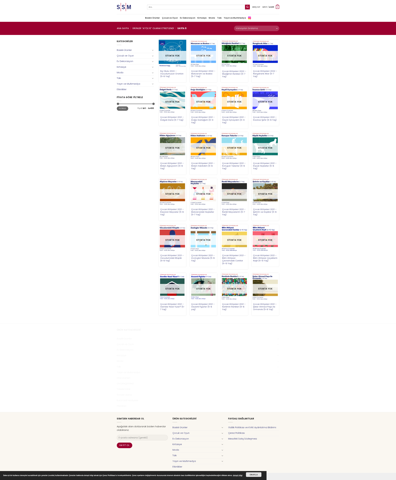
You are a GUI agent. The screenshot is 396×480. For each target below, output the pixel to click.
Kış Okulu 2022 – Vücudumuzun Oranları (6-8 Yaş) (171, 74)
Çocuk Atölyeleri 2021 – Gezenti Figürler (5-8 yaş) (203, 307)
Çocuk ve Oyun (170, 17)
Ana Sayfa (123, 28)
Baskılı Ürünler (152, 17)
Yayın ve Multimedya (235, 17)
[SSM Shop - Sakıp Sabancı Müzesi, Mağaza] (129, 7)
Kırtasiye (202, 17)
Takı (219, 17)
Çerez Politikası (236, 433)
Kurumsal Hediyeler (127, 400)
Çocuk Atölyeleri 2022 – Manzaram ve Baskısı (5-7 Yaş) (203, 74)
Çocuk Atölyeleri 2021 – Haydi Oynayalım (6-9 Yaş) (234, 120)
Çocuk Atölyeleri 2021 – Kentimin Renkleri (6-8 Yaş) (234, 307)
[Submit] (247, 7)
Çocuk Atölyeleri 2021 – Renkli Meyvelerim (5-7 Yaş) (234, 212)
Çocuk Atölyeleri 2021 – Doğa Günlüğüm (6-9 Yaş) (203, 120)
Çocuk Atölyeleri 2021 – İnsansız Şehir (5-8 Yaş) (265, 118)
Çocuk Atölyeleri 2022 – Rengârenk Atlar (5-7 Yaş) (265, 74)
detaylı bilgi (237, 475)
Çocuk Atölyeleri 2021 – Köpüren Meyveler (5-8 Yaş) (172, 212)
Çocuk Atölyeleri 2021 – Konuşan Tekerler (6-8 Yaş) (234, 166)
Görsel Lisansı (124, 394)
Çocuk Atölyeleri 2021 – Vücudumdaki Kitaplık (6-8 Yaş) (172, 258)
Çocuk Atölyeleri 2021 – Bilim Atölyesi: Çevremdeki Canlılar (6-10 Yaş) (234, 259)
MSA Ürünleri (123, 377)
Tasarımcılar (123, 389)
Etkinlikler (122, 89)
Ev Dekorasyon (187, 17)
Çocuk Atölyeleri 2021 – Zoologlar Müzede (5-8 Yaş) (203, 258)
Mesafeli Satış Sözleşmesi (242, 438)
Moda (212, 17)
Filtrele (122, 108)
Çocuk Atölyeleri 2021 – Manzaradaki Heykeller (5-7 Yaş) (203, 212)
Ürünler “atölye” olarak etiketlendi (153, 28)
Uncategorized (125, 383)
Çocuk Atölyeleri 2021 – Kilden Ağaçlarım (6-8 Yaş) (172, 166)
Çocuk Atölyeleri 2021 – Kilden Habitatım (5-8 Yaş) (203, 166)
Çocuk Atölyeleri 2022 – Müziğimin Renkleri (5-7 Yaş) (234, 74)
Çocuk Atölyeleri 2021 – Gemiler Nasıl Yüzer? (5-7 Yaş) (172, 307)
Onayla (254, 474)
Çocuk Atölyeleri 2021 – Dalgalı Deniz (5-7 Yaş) (172, 118)
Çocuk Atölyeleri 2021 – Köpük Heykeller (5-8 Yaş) (265, 166)
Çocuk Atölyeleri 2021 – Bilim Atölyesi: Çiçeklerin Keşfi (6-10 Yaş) (265, 258)
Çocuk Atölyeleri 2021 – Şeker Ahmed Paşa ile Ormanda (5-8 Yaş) (265, 307)
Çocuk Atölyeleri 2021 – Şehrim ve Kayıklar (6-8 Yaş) (265, 212)
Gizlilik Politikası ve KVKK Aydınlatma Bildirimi (252, 427)
